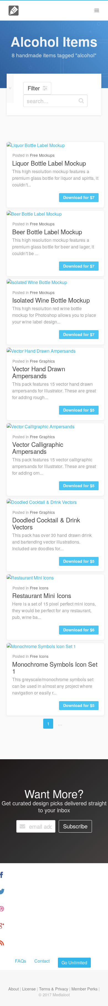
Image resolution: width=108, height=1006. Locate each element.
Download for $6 (78, 630)
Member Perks (84, 989)
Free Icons (39, 588)
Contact (42, 961)
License (29, 989)
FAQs (20, 961)
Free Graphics (42, 361)
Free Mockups (42, 155)
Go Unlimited (74, 962)
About (13, 989)
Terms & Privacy (53, 989)
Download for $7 (78, 197)
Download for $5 (78, 410)
